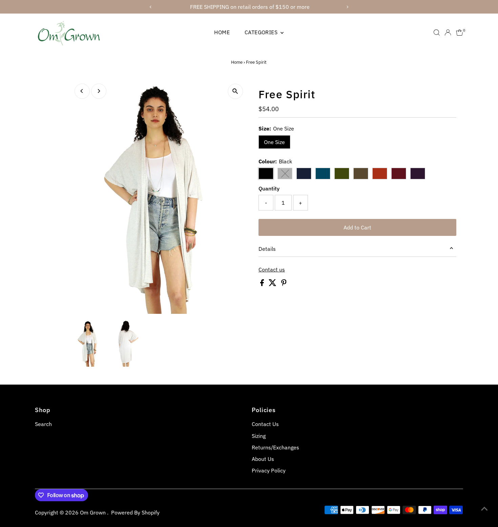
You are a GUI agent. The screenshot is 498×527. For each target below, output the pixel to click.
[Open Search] (437, 32)
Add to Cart (357, 227)
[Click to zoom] (235, 91)
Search (43, 424)
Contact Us (265, 424)
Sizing (259, 435)
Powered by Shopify (135, 512)
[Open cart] (459, 32)
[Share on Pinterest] (284, 284)
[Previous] (82, 91)
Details (267, 248)
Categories (262, 32)
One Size (274, 142)
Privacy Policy (269, 470)
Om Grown (93, 512)
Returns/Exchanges (275, 447)
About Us (263, 458)
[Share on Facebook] (262, 284)
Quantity (268, 188)
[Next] (98, 91)
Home (222, 32)
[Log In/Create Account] (448, 32)
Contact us (271, 269)
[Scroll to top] (484, 508)
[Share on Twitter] (273, 284)
